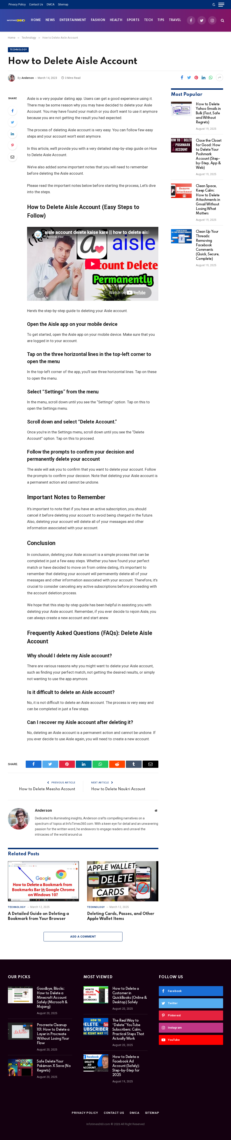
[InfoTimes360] (16, 20)
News (50, 20)
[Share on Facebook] (181, 77)
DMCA (50, 4)
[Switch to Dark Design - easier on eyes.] (213, 4)
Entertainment (73, 20)
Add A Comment (83, 936)
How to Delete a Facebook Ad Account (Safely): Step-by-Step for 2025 (126, 1066)
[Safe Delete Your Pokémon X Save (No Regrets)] (20, 1067)
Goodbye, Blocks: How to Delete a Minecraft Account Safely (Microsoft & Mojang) (52, 998)
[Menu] (221, 4)
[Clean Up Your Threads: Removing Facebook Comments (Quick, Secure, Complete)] (181, 236)
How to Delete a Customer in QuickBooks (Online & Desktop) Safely (129, 995)
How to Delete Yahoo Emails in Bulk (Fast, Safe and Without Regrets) (208, 113)
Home (36, 20)
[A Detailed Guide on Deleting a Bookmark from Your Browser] (43, 881)
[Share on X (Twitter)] (189, 77)
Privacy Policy (17, 4)
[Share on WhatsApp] (210, 77)
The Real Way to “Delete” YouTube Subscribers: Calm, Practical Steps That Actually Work (128, 1030)
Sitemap (63, 4)
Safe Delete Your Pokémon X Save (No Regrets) (54, 1066)
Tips (160, 20)
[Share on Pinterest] (196, 77)
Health (116, 20)
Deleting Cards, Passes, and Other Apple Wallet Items (120, 916)
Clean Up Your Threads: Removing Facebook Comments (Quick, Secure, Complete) (207, 245)
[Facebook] (12, 110)
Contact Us (36, 4)
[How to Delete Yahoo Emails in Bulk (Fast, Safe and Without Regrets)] (181, 109)
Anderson (27, 78)
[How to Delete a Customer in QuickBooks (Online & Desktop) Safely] (95, 994)
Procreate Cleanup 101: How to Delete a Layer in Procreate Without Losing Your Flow (53, 1034)
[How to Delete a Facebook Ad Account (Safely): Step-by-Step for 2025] (95, 1063)
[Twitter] (12, 122)
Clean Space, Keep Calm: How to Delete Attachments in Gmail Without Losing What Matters (208, 199)
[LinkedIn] (12, 133)
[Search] (222, 20)
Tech (148, 20)
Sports (133, 20)
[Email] (12, 156)
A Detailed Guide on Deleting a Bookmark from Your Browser (38, 916)
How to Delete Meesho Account (47, 789)
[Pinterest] (12, 145)
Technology (18, 49)
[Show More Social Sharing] (219, 77)
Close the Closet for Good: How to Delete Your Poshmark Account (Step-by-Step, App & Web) (208, 154)
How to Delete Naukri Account (118, 789)
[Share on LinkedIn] (203, 77)
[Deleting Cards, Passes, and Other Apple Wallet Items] (122, 881)
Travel (175, 20)
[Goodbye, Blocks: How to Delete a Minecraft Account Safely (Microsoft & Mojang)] (20, 994)
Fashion (98, 20)
